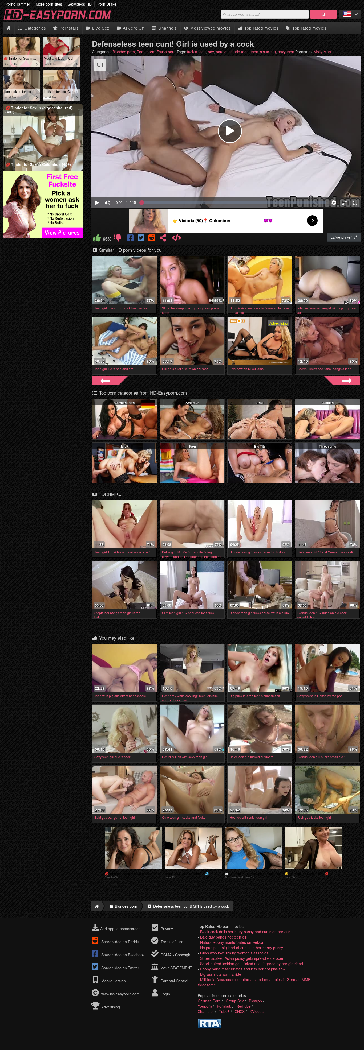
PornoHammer (17, 4)
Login (165, 994)
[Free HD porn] (61, 19)
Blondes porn (123, 51)
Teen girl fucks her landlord (114, 368)
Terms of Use (171, 941)
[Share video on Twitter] (141, 239)
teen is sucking (263, 51)
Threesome (327, 446)
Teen (192, 446)
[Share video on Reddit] (152, 239)
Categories (34, 28)
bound (221, 51)
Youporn (205, 1006)
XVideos (257, 1011)
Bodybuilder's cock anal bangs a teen (324, 368)
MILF (124, 446)
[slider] (116, 186)
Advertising (110, 1007)
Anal (259, 402)
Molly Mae (322, 51)
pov (211, 51)
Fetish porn (166, 51)
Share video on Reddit (119, 941)
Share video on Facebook (122, 954)
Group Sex (235, 1000)
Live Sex (100, 28)
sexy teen (286, 51)
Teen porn (145, 51)
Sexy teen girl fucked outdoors (251, 756)
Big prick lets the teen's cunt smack (255, 695)
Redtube (243, 1006)
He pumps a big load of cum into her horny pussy (241, 947)
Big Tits (260, 446)
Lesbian (328, 402)
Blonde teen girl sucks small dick (321, 756)
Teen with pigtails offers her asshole (120, 695)
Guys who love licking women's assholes (234, 953)
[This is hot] (97, 239)
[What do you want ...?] (323, 14)
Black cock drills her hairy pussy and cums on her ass (245, 931)
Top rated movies (261, 28)
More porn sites (49, 4)
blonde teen (239, 51)
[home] (96, 906)
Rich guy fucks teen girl (314, 817)
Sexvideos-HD (80, 4)
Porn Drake (106, 4)
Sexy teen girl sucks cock (112, 756)
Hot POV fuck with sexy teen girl (185, 756)
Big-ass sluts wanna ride (220, 974)
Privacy (166, 928)
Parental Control (174, 980)
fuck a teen (196, 51)
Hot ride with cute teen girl (248, 817)
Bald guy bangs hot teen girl (114, 817)
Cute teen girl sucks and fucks (183, 817)
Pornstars (68, 28)
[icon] (8, 28)
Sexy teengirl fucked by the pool (320, 695)
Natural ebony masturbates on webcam (233, 942)
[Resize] (344, 202)
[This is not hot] (117, 239)
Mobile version (113, 980)
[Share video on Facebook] (131, 239)
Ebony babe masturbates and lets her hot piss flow (242, 969)
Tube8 (224, 1011)
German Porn (124, 402)
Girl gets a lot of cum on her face (185, 368)
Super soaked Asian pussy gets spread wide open (242, 958)
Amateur (192, 402)
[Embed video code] (176, 239)
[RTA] (209, 1026)
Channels (167, 28)
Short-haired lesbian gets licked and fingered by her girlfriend (251, 963)
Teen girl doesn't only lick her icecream (122, 308)
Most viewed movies (210, 28)
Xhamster (206, 1011)
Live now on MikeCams (247, 368)
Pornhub (224, 1006)
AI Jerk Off (133, 28)
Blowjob (255, 1000)
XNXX (240, 1011)
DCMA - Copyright (175, 954)
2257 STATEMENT (176, 967)
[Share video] (163, 239)
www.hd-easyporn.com (120, 994)
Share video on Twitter (119, 967)
